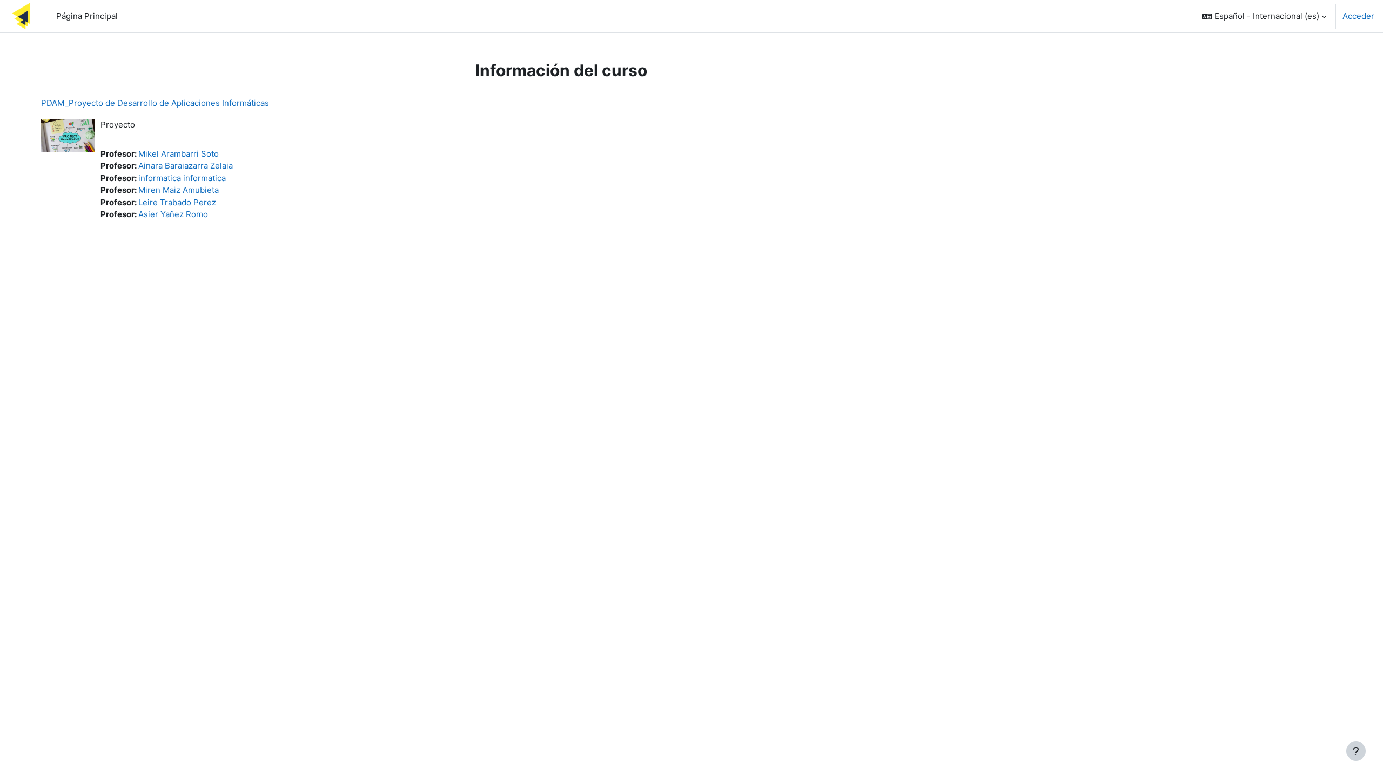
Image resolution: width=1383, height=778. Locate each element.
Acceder (1358, 16)
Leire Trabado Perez (177, 202)
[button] (1264, 16)
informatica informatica (182, 178)
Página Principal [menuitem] (87, 16)
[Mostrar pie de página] (1356, 751)
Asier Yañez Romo (173, 214)
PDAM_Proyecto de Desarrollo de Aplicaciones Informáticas (155, 103)
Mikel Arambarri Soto (178, 154)
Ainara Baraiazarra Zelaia (185, 165)
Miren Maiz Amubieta (178, 190)
